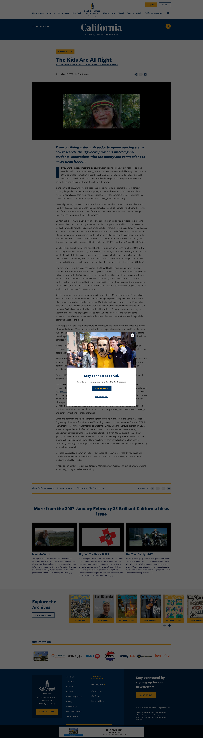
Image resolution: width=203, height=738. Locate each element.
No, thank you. (101, 396)
